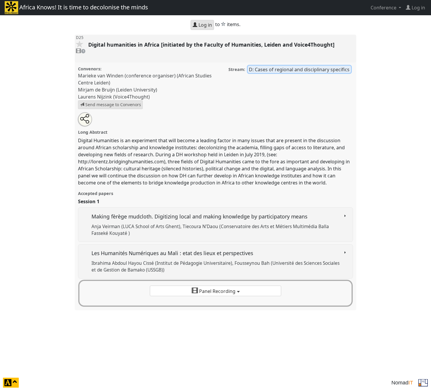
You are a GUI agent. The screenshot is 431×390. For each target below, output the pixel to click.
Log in (204, 25)
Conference (384, 7)
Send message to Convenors (112, 104)
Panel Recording (217, 291)
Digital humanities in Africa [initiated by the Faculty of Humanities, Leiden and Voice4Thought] (212, 44)
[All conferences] (423, 382)
